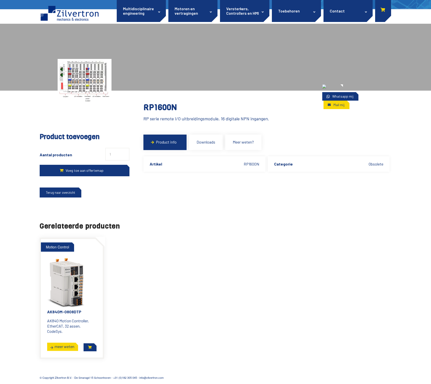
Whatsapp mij (342, 96)
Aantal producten (56, 154)
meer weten (64, 346)
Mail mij (338, 105)
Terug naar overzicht (60, 192)
